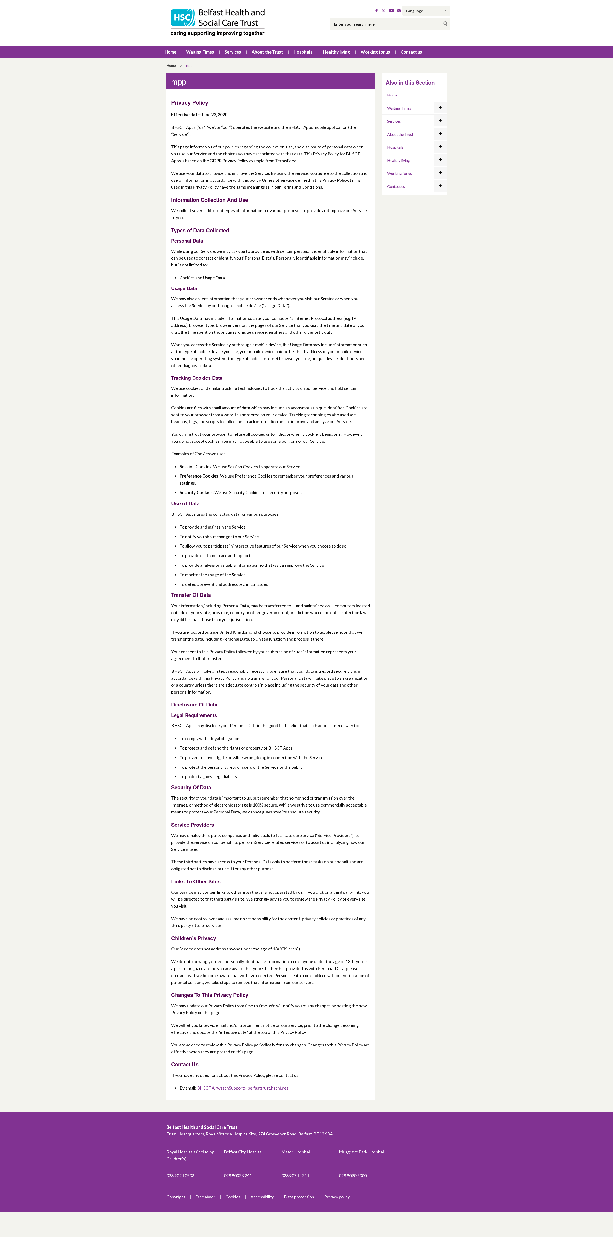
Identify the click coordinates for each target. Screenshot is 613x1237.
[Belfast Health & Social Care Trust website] (222, 23)
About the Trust (267, 52)
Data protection (299, 1196)
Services (233, 52)
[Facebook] (377, 10)
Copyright (175, 1196)
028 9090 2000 (353, 1175)
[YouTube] (391, 10)
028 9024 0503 (180, 1175)
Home (170, 52)
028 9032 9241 (238, 1175)
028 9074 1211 (295, 1175)
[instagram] (399, 10)
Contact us (411, 52)
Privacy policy (337, 1196)
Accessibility (262, 1196)
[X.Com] (383, 10)
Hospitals (303, 52)
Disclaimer (205, 1196)
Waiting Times (200, 52)
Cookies (232, 1196)
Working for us (375, 52)
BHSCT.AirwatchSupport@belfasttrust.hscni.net (242, 1087)
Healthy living (336, 52)
